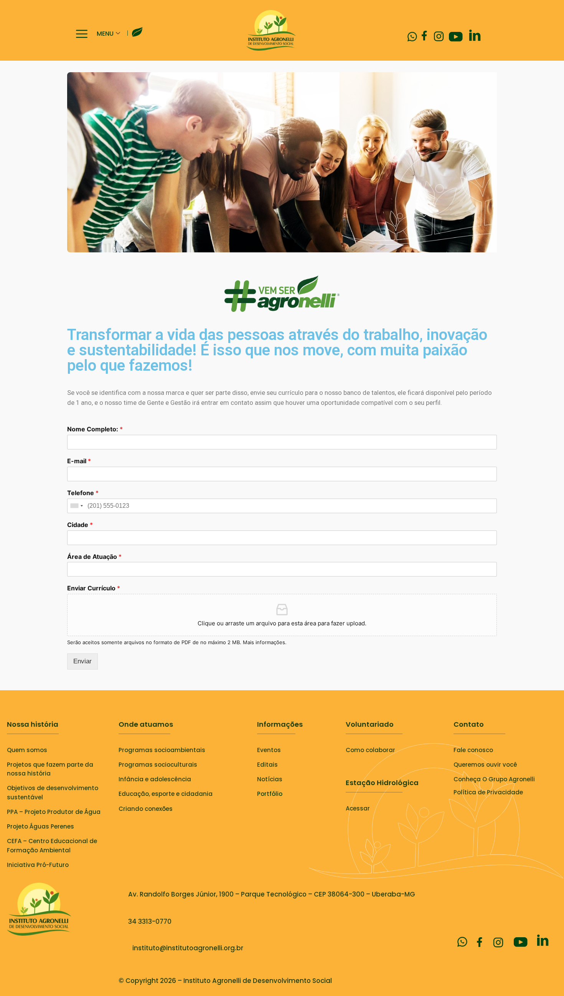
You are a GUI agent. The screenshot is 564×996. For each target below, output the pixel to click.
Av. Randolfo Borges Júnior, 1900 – (184, 894)
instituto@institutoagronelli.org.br (186, 948)
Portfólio (269, 794)
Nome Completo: (95, 429)
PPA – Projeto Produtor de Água (54, 812)
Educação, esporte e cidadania (166, 794)
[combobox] (76, 506)
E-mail (79, 461)
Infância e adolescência (155, 779)
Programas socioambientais (162, 750)
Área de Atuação (94, 556)
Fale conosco (473, 750)
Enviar (82, 661)
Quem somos (27, 750)
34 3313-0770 (150, 921)
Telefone (83, 493)
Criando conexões (146, 809)
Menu (105, 33)
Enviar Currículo (93, 588)
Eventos (269, 750)
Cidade (80, 525)
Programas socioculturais (158, 765)
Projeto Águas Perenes (40, 826)
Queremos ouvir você (485, 765)
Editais (267, 765)
